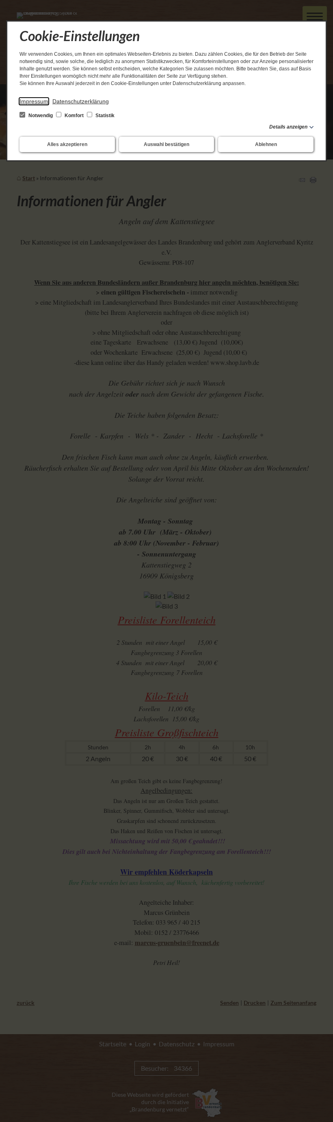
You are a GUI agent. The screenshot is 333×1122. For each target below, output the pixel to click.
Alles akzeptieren (67, 144)
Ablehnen (266, 144)
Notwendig (40, 115)
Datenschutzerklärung (80, 101)
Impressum (33, 101)
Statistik (104, 115)
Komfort (74, 115)
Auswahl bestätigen (166, 144)
